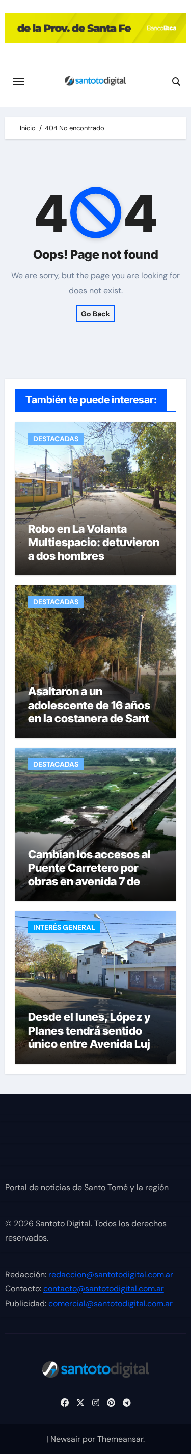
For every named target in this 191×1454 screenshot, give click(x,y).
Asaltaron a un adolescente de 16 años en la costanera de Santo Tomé (92, 711)
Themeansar (120, 1439)
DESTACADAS (55, 438)
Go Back (95, 313)
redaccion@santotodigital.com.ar (110, 1274)
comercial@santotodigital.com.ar (110, 1303)
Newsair (65, 1439)
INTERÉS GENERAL (64, 927)
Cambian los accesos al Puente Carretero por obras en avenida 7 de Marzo (89, 874)
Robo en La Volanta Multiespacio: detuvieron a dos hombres (93, 542)
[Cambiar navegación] (18, 81)
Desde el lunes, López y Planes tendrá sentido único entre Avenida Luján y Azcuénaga (95, 1037)
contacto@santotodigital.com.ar (103, 1289)
